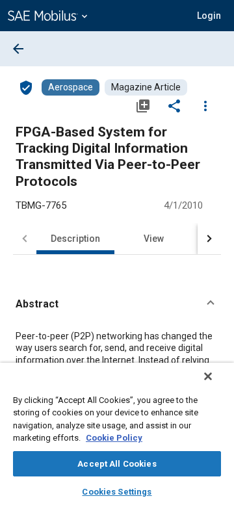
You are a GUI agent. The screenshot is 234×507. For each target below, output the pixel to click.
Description (75, 238)
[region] (117, 435)
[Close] (208, 376)
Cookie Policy (114, 438)
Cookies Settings (116, 492)
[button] (117, 304)
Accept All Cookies (116, 464)
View (154, 238)
